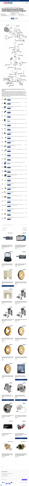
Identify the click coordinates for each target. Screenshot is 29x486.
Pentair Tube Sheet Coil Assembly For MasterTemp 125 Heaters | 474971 (15, 98)
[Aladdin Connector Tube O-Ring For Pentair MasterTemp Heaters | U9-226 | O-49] (5, 116)
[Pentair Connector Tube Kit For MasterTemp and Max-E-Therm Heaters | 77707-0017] (5, 120)
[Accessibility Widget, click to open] (1, 485)
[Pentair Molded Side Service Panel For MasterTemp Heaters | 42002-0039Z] (5, 163)
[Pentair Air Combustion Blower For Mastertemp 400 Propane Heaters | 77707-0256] (8, 388)
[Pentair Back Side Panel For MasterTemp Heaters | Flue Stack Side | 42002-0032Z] (8, 275)
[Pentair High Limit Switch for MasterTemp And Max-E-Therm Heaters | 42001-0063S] (5, 214)
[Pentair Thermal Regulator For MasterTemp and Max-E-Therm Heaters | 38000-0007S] (5, 137)
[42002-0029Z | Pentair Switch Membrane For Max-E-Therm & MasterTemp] (21, 257)
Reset (16, 18)
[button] (2, 3)
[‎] (14, 467)
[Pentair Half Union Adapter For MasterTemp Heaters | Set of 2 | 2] (5, 128)
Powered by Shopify (25, 482)
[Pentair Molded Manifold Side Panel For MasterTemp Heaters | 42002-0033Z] (5, 159)
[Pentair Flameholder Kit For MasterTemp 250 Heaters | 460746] (21, 312)
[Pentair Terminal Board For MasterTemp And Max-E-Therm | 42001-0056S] (5, 196)
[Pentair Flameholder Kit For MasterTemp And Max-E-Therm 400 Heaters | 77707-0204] (21, 294)
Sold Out (9, 121)
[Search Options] (26, 225)
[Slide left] (1, 1)
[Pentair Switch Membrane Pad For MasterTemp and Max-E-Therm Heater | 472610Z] (5, 171)
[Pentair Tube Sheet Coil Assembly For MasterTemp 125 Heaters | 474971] (5, 99)
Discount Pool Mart (22, 482)
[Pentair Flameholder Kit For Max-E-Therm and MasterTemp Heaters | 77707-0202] (5, 150)
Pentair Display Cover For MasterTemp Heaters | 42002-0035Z (14, 166)
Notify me (21, 379)
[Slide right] (28, 1)
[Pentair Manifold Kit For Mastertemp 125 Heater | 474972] (5, 103)
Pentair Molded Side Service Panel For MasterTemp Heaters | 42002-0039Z (16, 162)
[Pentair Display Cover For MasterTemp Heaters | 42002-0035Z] (5, 167)
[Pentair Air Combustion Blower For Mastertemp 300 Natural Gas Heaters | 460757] (21, 388)
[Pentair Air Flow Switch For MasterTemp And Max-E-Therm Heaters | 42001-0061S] (5, 201)
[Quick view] (13, 243)
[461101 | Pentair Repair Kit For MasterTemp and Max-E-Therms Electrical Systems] (8, 257)
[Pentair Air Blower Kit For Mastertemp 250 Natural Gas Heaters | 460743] (8, 408)
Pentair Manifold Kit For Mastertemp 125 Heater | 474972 (14, 102)
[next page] (17, 461)
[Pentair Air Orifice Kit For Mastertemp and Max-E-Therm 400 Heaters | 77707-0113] (21, 408)
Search (12, 18)
